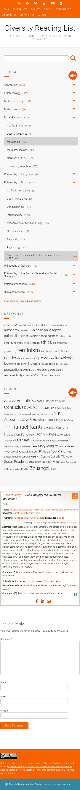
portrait (24, 370)
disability (8, 343)
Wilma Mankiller (22, 469)
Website (4, 711)
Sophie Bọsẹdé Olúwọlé (56, 456)
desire (68, 336)
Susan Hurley (33, 461)
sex (35, 375)
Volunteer (9, 15)
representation (55, 370)
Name (4, 682)
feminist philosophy (50, 351)
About (42, 15)
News (5, 9)
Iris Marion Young (52, 427)
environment (31, 343)
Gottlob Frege (67, 420)
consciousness (48, 336)
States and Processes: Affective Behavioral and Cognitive (50, 509)
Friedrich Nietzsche (44, 414)
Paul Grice (34, 452)
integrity (24, 513)
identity (20, 358)
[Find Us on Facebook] (27, 3)
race (32, 369)
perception (12, 369)
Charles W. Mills (54, 401)
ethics (46, 342)
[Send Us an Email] (19, 3)
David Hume (33, 407)
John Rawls (46, 434)
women (56, 375)
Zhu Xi (53, 469)
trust (31, 513)
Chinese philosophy (46, 330)
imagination (31, 358)
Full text (75, 496)
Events (35, 9)
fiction (64, 351)
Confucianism (30, 336)
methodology (18, 364)
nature (44, 363)
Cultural (41, 518)
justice (43, 358)
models (36, 364)
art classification (59, 325)
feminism (28, 350)
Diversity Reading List (40, 28)
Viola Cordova (67, 462)
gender (10, 357)
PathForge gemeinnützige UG (50, 770)
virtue (37, 513)
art (50, 325)
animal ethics (40, 325)
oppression (63, 364)
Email (3, 696)
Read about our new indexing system (22, 301)
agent (16, 513)
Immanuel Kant (22, 427)
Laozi (34, 440)
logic (7, 363)
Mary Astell (20, 446)
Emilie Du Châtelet (27, 414)
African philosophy (24, 325)
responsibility (13, 375)
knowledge (64, 357)
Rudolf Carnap (21, 456)
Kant (52, 358)
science (28, 375)
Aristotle (24, 400)
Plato (61, 451)
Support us (27, 15)
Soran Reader (14, 462)
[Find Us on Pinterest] (52, 3)
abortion (9, 325)
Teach (48, 9)
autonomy (11, 330)
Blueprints (20, 9)
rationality (42, 370)
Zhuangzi (39, 468)
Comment (6, 639)
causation (25, 330)
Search (73, 58)
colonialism (13, 336)
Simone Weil (34, 457)
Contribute (63, 9)
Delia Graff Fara (64, 408)
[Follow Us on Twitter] (35, 3)
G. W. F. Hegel (31, 419)
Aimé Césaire (10, 401)
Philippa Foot (48, 451)
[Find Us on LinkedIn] (61, 3)
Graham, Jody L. (13, 495)
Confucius (14, 407)
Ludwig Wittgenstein (48, 440)
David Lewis (49, 407)
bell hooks (38, 401)
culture (62, 336)
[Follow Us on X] (44, 3)
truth (41, 375)
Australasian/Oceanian (25, 518)
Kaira (12, 773)
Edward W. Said (11, 414)
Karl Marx (22, 440)
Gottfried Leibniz (50, 419)
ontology (53, 363)
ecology (18, 343)
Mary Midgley (48, 446)
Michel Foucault (19, 451)
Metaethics (15, 509)
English (61, 518)
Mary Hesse (31, 446)
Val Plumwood (50, 462)
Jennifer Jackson (25, 434)
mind (28, 363)
